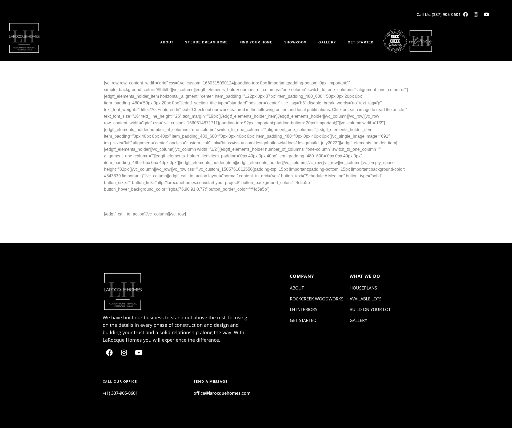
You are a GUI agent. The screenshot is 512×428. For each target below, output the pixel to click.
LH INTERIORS (303, 309)
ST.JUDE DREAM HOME (206, 42)
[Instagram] (476, 14)
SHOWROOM (295, 42)
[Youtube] (486, 14)
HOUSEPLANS (363, 288)
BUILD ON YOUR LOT (370, 309)
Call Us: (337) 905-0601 (439, 14)
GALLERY (327, 42)
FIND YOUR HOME (256, 42)
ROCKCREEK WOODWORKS (316, 299)
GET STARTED (361, 42)
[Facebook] (465, 14)
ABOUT (167, 42)
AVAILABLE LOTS (366, 299)
